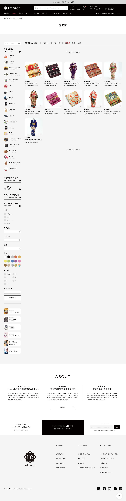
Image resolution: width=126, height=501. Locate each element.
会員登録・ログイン (84, 454)
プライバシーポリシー (107, 459)
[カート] (84, 8)
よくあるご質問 (61, 459)
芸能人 (15, 18)
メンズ (8, 217)
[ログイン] (79, 8)
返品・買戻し (56, 13)
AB (7, 284)
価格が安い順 (48, 43)
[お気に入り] (72, 8)
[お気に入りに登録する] (41, 78)
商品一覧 (59, 445)
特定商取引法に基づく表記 (109, 454)
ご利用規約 (103, 463)
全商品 (21, 13)
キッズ (8, 223)
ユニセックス (10, 220)
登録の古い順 (76, 43)
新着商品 (7, 13)
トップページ (7, 18)
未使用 (9, 274)
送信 (117, 427)
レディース (10, 214)
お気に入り (81, 459)
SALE (14, 13)
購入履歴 (81, 463)
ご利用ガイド (46, 13)
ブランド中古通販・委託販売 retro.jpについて (107, 13)
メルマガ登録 (67, 13)
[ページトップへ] (119, 496)
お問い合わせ (60, 468)
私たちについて (105, 445)
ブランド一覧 (83, 445)
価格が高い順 (59, 43)
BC (16, 277)
